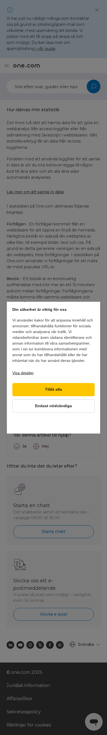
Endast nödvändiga (53, 406)
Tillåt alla (53, 389)
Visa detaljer (23, 373)
